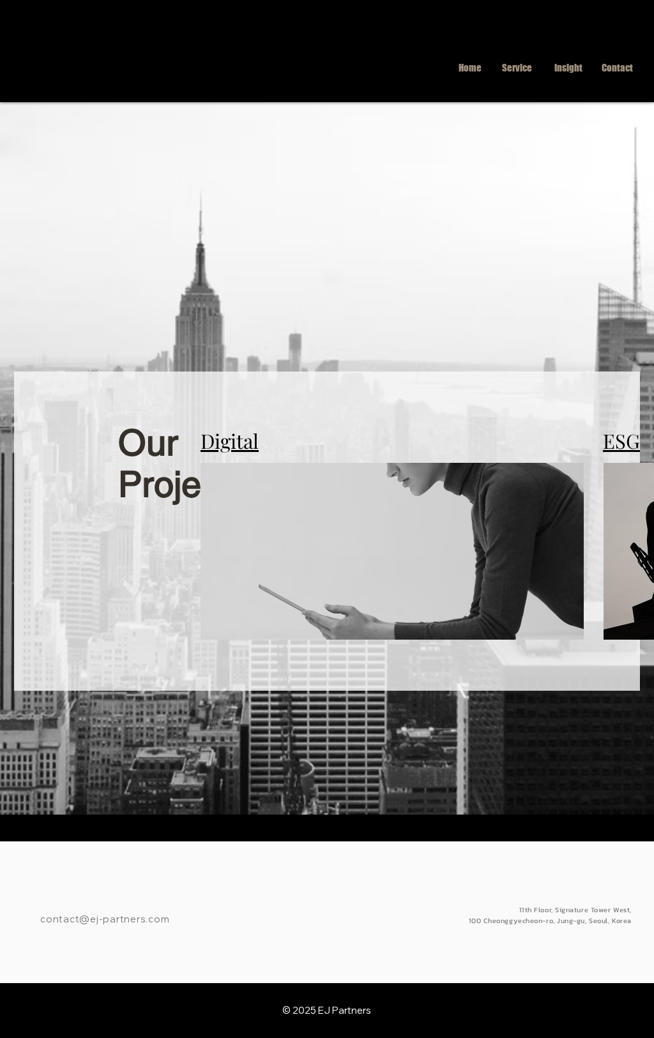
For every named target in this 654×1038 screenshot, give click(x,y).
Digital (230, 440)
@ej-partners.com (124, 919)
